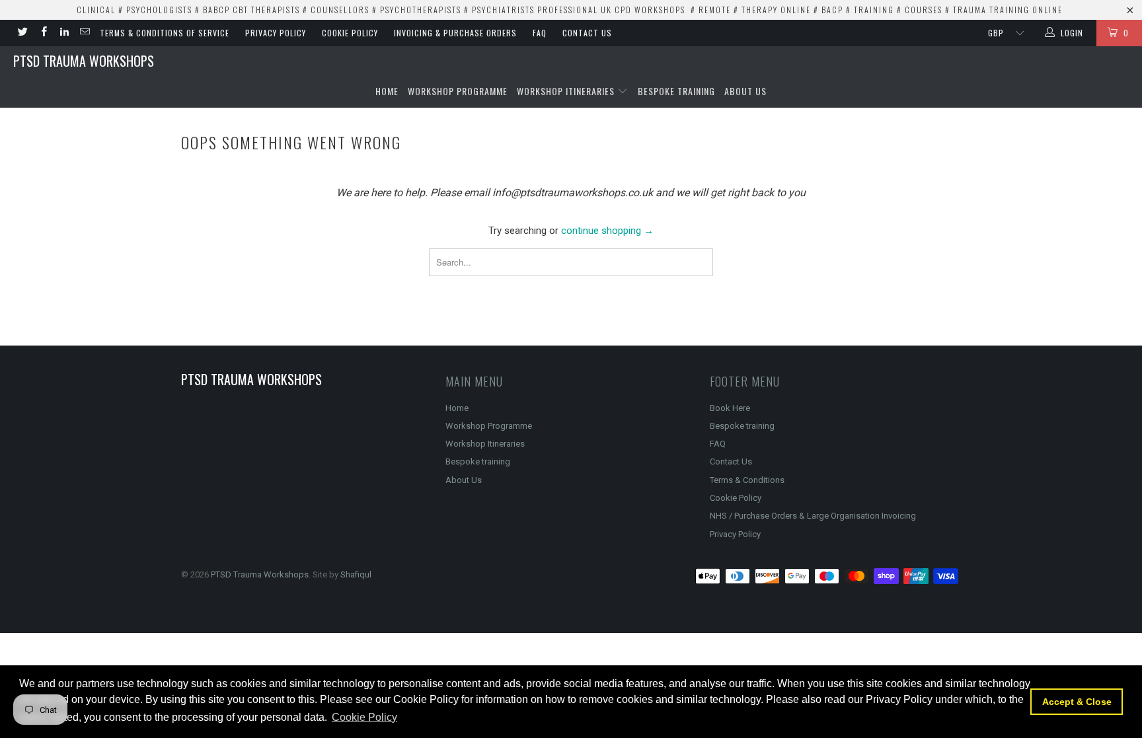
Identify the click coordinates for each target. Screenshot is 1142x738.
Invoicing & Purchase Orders (455, 32)
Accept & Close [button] (1077, 701)
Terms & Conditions (747, 480)
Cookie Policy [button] (364, 717)
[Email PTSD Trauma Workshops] (84, 33)
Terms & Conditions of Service (164, 32)
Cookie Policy (350, 32)
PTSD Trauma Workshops (83, 61)
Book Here (730, 408)
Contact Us (587, 32)
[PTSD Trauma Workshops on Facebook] (42, 33)
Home (387, 91)
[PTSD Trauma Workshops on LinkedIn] (63, 33)
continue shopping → (607, 231)
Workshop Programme (458, 91)
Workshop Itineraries (567, 91)
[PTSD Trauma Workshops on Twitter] (22, 33)
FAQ (540, 32)
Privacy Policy (275, 32)
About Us (745, 91)
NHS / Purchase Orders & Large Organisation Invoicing (813, 516)
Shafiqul (355, 574)
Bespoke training (676, 91)
